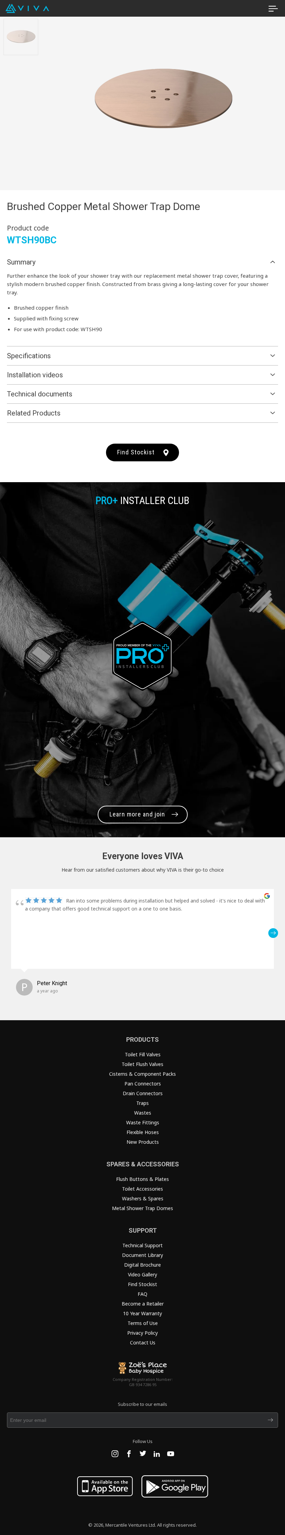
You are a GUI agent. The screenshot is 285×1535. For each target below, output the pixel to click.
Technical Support (142, 1245)
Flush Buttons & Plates (142, 1179)
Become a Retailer (143, 1303)
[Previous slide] (52, 101)
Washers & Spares (142, 1198)
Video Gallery (142, 1274)
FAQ (142, 1294)
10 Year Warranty (142, 1313)
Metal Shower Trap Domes (142, 1208)
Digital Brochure (142, 1264)
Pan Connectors (142, 1083)
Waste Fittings (142, 1122)
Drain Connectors (143, 1093)
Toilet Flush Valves (142, 1064)
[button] (12, 933)
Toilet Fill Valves (143, 1054)
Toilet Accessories (142, 1188)
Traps (142, 1103)
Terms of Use (143, 1323)
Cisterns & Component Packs (142, 1074)
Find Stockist (136, 452)
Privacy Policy (142, 1333)
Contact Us (142, 1342)
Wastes (142, 1112)
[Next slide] (274, 101)
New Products (143, 1142)
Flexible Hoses (143, 1132)
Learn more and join (137, 814)
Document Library (142, 1255)
